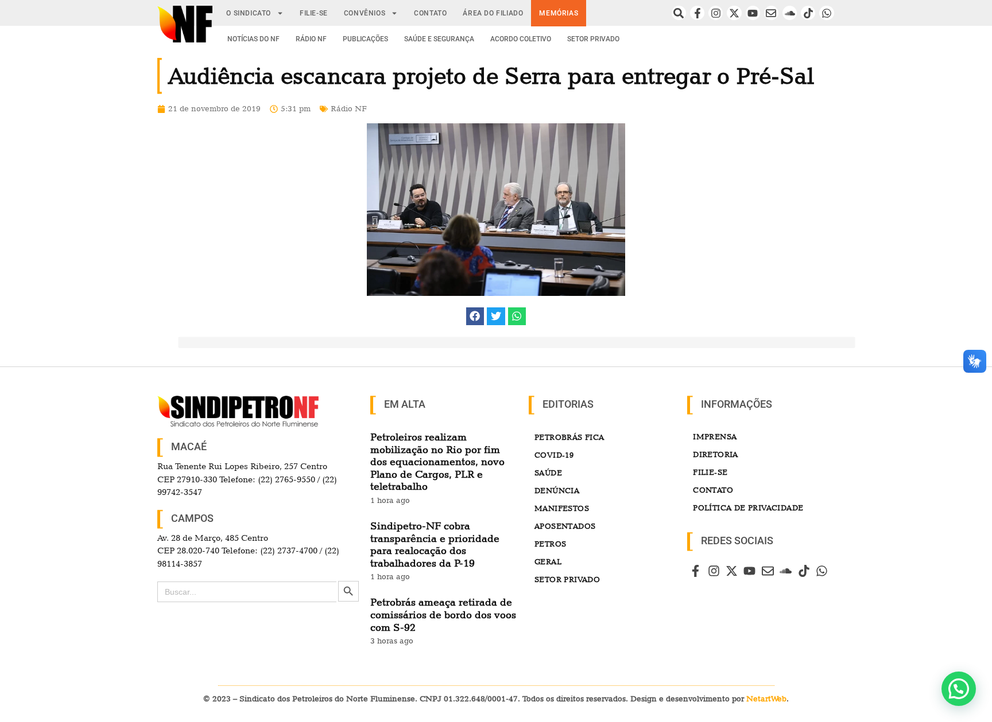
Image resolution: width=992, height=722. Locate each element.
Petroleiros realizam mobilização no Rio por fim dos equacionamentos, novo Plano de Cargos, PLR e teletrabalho (437, 461)
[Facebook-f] (697, 13)
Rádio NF (349, 108)
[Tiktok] (808, 13)
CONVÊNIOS (364, 13)
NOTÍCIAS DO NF (253, 39)
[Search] (679, 13)
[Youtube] (753, 13)
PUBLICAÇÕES (365, 39)
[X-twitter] (734, 13)
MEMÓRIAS (558, 13)
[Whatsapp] (826, 13)
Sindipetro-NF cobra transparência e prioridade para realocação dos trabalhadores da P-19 (434, 544)
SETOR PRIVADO (593, 39)
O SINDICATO (248, 13)
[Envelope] (771, 13)
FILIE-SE (314, 13)
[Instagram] (715, 13)
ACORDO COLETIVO (520, 39)
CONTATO (430, 13)
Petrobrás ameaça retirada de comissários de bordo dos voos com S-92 (443, 614)
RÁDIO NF (311, 39)
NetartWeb (766, 698)
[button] (475, 316)
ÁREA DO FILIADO (493, 13)
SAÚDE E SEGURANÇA (439, 39)
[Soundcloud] (789, 13)
